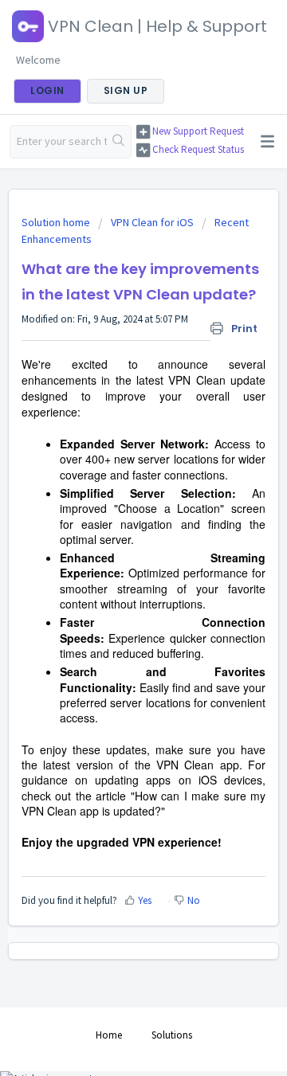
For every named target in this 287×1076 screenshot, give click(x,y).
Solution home (57, 222)
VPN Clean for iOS (152, 222)
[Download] (114, 532)
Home (109, 1035)
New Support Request (198, 131)
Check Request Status (198, 149)
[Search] (119, 142)
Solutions (171, 1035)
